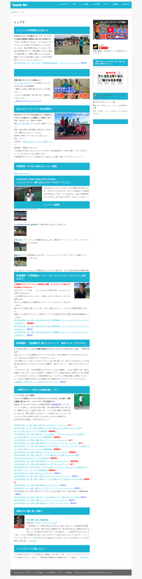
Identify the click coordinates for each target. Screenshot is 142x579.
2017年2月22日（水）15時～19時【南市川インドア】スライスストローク (41, 461)
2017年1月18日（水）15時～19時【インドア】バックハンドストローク (41, 440)
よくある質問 (96, 4)
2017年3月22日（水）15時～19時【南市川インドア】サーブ (36, 485)
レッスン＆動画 (83, 4)
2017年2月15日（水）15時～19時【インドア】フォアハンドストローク (41, 452)
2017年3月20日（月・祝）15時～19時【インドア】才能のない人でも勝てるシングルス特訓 (48, 479)
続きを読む (33, 541)
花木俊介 (55, 404)
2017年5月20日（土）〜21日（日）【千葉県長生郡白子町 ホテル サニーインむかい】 (47, 63)
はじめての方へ (64, 4)
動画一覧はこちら (20, 173)
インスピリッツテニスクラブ (44, 523)
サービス (18, 240)
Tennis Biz (19, 5)
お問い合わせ (126, 4)
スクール (106, 4)
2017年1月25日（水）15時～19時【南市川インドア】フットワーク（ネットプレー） (46, 443)
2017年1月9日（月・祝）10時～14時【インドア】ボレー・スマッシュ (40, 425)
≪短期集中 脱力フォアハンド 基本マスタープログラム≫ (36, 382)
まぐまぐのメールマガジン (24, 83)
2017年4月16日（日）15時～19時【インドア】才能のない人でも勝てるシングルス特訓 (46, 497)
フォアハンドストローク (25, 209)
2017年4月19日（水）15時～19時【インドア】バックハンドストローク (41, 500)
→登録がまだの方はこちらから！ (26, 101)
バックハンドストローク (25, 225)
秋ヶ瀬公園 (23, 124)
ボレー (17, 255)
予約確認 (97, 122)
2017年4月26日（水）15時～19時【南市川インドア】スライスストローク (41, 503)
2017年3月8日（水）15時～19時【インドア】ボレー (33, 473)
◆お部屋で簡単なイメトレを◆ (104, 102)
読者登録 (115, 4)
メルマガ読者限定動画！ (28, 72)
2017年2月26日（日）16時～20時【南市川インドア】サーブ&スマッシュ (41, 464)
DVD (74, 4)
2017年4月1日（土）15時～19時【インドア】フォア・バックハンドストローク (43, 488)
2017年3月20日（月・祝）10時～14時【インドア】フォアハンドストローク (42, 476)
